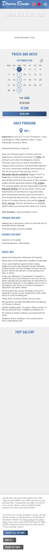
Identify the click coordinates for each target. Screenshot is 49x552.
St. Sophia (39, 183)
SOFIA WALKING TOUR (24, 14)
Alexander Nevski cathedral (15, 174)
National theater (10, 188)
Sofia (38, 157)
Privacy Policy (28, 519)
